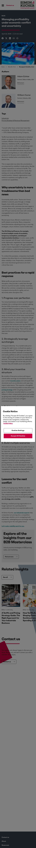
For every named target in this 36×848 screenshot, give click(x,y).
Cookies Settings (18, 430)
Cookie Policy (8, 423)
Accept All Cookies (18, 436)
